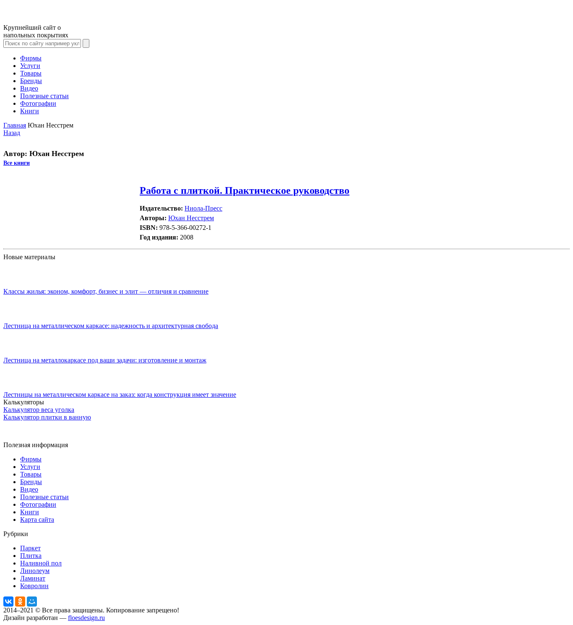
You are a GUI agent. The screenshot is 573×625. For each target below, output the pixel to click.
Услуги (30, 65)
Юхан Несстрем (191, 217)
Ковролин (34, 585)
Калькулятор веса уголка (38, 409)
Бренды (31, 80)
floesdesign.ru (86, 617)
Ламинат (32, 578)
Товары (31, 73)
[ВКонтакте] (8, 601)
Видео (29, 88)
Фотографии (38, 103)
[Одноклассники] (20, 601)
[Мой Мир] (32, 601)
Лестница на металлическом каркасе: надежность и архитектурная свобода (110, 325)
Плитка (31, 555)
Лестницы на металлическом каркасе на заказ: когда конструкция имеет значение (119, 394)
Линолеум (34, 570)
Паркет (30, 548)
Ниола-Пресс (203, 208)
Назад (11, 132)
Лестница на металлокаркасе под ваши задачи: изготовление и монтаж (104, 360)
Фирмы (31, 58)
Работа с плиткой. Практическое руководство (244, 190)
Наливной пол (41, 563)
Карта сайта (37, 519)
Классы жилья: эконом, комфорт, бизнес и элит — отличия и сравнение (105, 291)
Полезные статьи (44, 95)
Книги (29, 111)
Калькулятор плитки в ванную (47, 417)
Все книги (16, 163)
